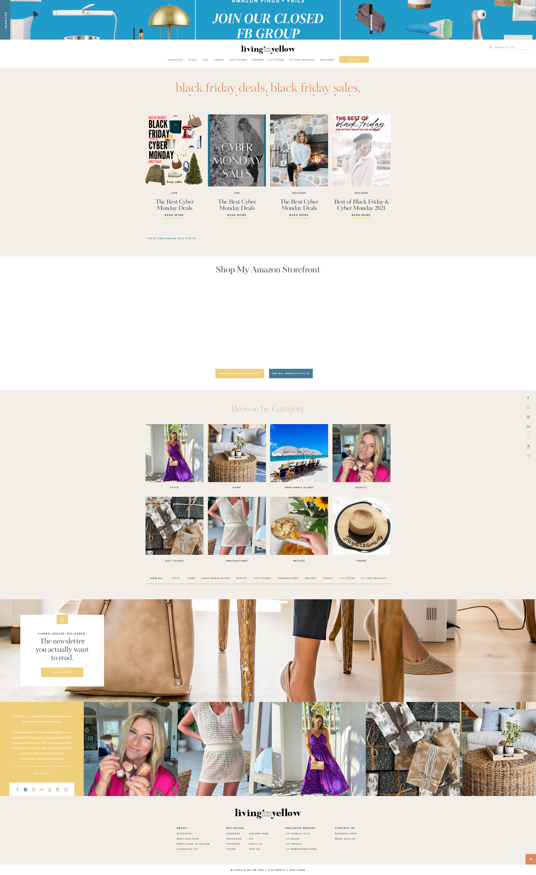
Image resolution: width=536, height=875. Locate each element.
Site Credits (276, 870)
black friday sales (314, 88)
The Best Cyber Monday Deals (175, 205)
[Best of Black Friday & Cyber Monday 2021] (361, 150)
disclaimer (297, 870)
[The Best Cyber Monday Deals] (175, 150)
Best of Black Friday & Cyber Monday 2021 (361, 205)
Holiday (299, 193)
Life (174, 193)
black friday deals (220, 88)
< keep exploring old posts (171, 238)
